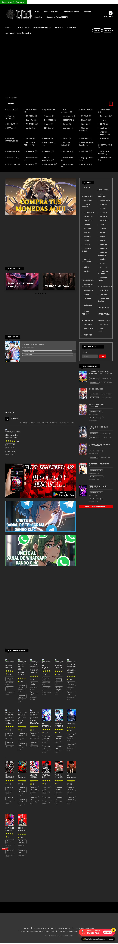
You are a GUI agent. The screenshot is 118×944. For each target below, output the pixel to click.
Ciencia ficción (10, 117)
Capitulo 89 (27, 354)
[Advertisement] (59, 67)
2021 (85, 352)
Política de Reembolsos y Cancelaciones (37, 931)
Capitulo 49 (11, 451)
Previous (7, 351)
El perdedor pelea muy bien (99, 465)
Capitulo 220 (94, 398)
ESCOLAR (12, 124)
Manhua (67, 128)
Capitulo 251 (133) (59, 689)
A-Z (38, 422)
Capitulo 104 (94, 382)
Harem (66, 124)
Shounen (67, 151)
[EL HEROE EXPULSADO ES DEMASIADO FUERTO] (34, 663)
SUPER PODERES (48, 159)
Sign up (107, 30)
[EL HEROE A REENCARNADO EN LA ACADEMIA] (83, 449)
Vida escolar (101, 329)
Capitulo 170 (94, 471)
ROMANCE (31, 151)
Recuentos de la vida (86, 143)
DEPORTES (50, 120)
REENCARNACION (105, 146)
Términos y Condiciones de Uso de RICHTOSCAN (78, 931)
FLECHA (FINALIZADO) (61, 776)
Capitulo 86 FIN (22, 696)
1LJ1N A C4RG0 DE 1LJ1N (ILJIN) (98, 428)
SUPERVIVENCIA (104, 320)
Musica (104, 138)
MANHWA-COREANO (104, 133)
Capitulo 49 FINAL (59, 737)
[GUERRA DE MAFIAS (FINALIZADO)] (46, 766)
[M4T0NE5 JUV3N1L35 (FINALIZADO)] (9, 820)
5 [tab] (45, 294)
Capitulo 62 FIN (22, 800)
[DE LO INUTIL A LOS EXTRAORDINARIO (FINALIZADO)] (22, 820)
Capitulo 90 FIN (28, 352)
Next (74, 351)
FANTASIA (31, 124)
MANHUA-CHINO (84, 129)
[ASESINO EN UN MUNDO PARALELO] (83, 491)
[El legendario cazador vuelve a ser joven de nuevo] (46, 661)
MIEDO (48, 138)
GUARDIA (71, 723)
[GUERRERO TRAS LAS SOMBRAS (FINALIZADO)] (34, 714)
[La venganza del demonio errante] (71, 766)
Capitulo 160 (94, 418)
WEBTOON (86, 164)
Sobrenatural (103, 307)
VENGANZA (50, 164)
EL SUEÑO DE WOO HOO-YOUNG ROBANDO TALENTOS (100, 372)
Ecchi (103, 120)
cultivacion (68, 116)
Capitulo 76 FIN (34, 735)
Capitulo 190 (94, 437)
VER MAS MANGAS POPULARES (95, 507)
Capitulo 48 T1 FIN (95, 451)
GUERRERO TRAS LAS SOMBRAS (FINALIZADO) (36, 724)
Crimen (49, 116)
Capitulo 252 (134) (59, 679)
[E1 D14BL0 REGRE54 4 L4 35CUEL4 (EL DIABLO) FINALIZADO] (22, 664)
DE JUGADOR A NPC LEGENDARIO (97, 405)
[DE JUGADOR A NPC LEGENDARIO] (83, 410)
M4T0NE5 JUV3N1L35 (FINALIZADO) (11, 830)
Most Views (64, 422)
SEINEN (49, 151)
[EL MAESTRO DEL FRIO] (46, 715)
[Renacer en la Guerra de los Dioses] (9, 714)
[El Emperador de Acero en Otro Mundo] (12, 431)
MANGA (49, 128)
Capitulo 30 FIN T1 (71, 798)
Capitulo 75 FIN (22, 735)
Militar (66, 138)
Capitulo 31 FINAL (71, 789)
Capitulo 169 (94, 477)
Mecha (30, 138)
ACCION (12, 109)
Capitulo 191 (94, 434)
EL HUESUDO (9, 776)
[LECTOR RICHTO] (18, 14)
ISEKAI (103, 124)
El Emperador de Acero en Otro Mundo (11, 437)
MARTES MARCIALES (11, 139)
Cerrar (4, 849)
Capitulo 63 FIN (47, 789)
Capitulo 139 (94, 499)
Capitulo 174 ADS (71, 735)
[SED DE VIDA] (22, 714)
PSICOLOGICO (88, 280)
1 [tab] (36, 294)
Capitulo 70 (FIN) (22, 842)
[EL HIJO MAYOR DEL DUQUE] (9, 661)
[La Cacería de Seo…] (22, 766)
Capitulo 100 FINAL (71, 684)
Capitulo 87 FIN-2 (22, 686)
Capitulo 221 (94, 394)
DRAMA (86, 120)
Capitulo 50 (11, 445)
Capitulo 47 (94, 457)
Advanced (108, 16)
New (73, 422)
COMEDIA (31, 116)
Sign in (97, 30)
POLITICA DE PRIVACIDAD (84, 928)
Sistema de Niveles (103, 152)
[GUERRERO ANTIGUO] (59, 715)
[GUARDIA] (71, 715)
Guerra (48, 124)
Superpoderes (88, 320)
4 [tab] (43, 294)
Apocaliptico (87, 196)
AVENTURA (87, 109)
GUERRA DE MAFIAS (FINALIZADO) (48, 778)
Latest (32, 422)
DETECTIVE (68, 120)
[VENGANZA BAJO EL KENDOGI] (71, 663)
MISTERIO (86, 138)
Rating (45, 422)
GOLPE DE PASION (96, 389)
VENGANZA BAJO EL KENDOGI (72, 672)
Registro (38, 17)
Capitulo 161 (94, 412)
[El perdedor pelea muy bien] (83, 468)
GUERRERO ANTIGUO (59, 724)
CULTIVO (86, 116)
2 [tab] (38, 294)
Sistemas (13, 158)
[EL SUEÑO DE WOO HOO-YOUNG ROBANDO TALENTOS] (83, 376)
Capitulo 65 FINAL (47, 737)
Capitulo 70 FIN (34, 684)
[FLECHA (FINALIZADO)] (59, 766)
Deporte (30, 120)
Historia (14, 97)
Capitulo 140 (94, 493)
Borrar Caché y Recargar (13, 2)
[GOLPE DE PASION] (83, 394)
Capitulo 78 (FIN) (59, 789)
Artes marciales (66, 110)
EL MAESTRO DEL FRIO (46, 725)
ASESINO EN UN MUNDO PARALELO (98, 487)
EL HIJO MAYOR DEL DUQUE (33, 345)
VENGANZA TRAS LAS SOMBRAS (60, 667)
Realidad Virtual (65, 143)
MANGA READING (51, 11)
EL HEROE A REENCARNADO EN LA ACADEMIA (99, 445)
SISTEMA (86, 151)
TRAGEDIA (13, 164)
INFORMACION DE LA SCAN (43, 928)
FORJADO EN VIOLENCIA (57, 286)
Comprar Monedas (71, 11)
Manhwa (104, 128)
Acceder (87, 11)
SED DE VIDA (21, 721)
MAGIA (30, 128)
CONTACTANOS (64, 928)
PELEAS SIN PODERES (29, 143)
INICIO (26, 928)
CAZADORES (104, 200)
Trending (53, 422)
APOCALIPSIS (103, 190)
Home (8, 97)
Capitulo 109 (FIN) (34, 789)
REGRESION (13, 151)
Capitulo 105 (94, 378)
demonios (105, 116)
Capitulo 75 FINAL (10, 735)
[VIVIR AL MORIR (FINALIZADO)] (34, 766)
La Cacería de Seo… (22, 777)
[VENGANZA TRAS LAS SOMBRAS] (59, 661)
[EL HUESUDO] (9, 766)
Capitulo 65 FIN (47, 679)
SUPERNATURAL (104, 314)
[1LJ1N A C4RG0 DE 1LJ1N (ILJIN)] (83, 432)
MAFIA (11, 128)
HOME (37, 11)
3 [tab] (40, 294)
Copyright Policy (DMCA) (57, 17)
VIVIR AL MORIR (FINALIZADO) (36, 777)
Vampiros (31, 164)
